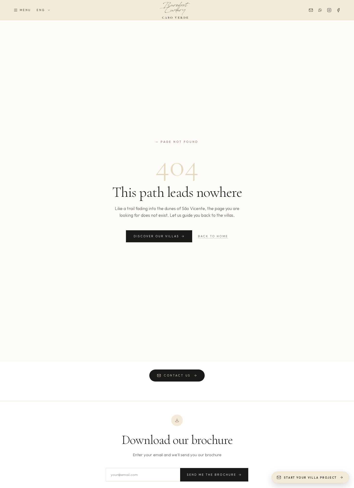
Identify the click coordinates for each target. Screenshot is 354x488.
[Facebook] (338, 10)
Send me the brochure (211, 474)
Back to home (213, 236)
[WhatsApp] (320, 10)
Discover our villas (156, 236)
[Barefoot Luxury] (177, 10)
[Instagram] (329, 10)
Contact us (177, 375)
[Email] (311, 10)
